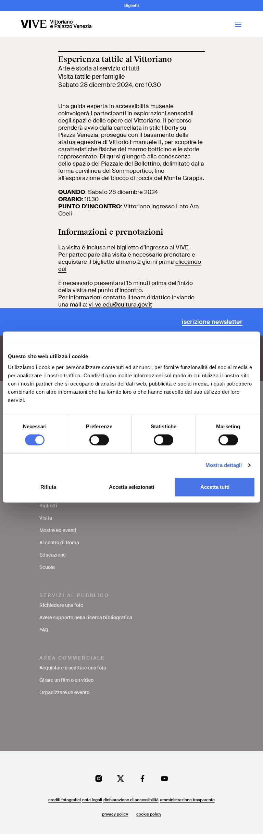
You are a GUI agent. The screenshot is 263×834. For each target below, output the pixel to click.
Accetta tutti (214, 487)
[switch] (99, 439)
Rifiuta (48, 487)
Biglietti (131, 5)
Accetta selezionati (131, 487)
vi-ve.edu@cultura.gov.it (120, 304)
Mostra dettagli (223, 465)
